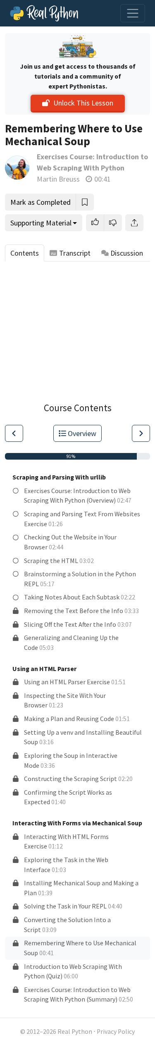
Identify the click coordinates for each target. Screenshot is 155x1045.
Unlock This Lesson (83, 103)
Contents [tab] (24, 253)
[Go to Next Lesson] (141, 433)
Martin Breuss (58, 179)
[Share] (134, 222)
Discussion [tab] (126, 253)
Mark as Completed (40, 202)
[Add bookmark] (85, 202)
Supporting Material (41, 223)
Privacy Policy (116, 1031)
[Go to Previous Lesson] (14, 433)
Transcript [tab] (75, 253)
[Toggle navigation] (132, 13)
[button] (95, 222)
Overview (82, 433)
